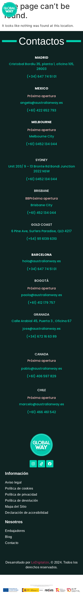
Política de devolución (21, 500)
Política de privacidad (21, 494)
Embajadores (15, 530)
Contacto (11, 543)
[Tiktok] (41, 463)
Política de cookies (19, 488)
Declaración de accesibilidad (26, 512)
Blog (8, 537)
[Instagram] (33, 463)
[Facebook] (49, 463)
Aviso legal (13, 482)
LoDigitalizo (40, 562)
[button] (77, 9)
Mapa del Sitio (15, 506)
